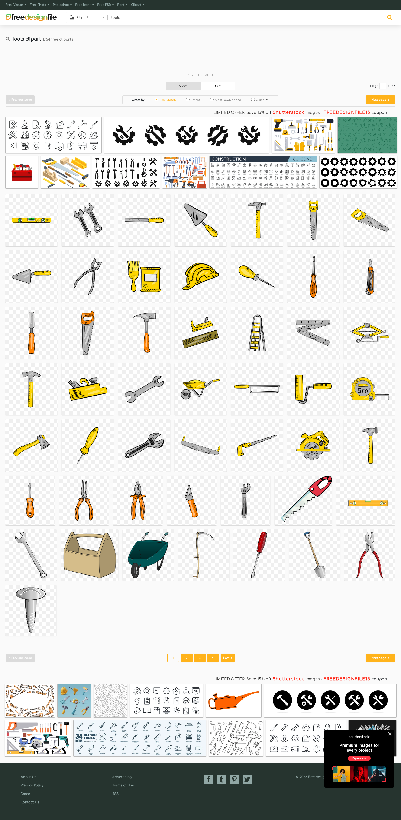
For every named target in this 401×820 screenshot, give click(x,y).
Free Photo (38, 4)
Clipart (136, 4)
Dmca (25, 794)
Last (226, 657)
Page (374, 86)
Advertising (122, 777)
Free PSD (104, 4)
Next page (379, 99)
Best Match (167, 99)
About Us (28, 777)
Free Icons (83, 4)
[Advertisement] (200, 59)
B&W (218, 85)
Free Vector (14, 4)
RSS (115, 794)
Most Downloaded (228, 99)
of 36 (391, 86)
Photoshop (61, 4)
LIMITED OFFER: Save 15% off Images (267, 113)
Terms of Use (123, 785)
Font (120, 4)
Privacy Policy (32, 785)
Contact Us (30, 802)
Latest (195, 99)
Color (183, 85)
